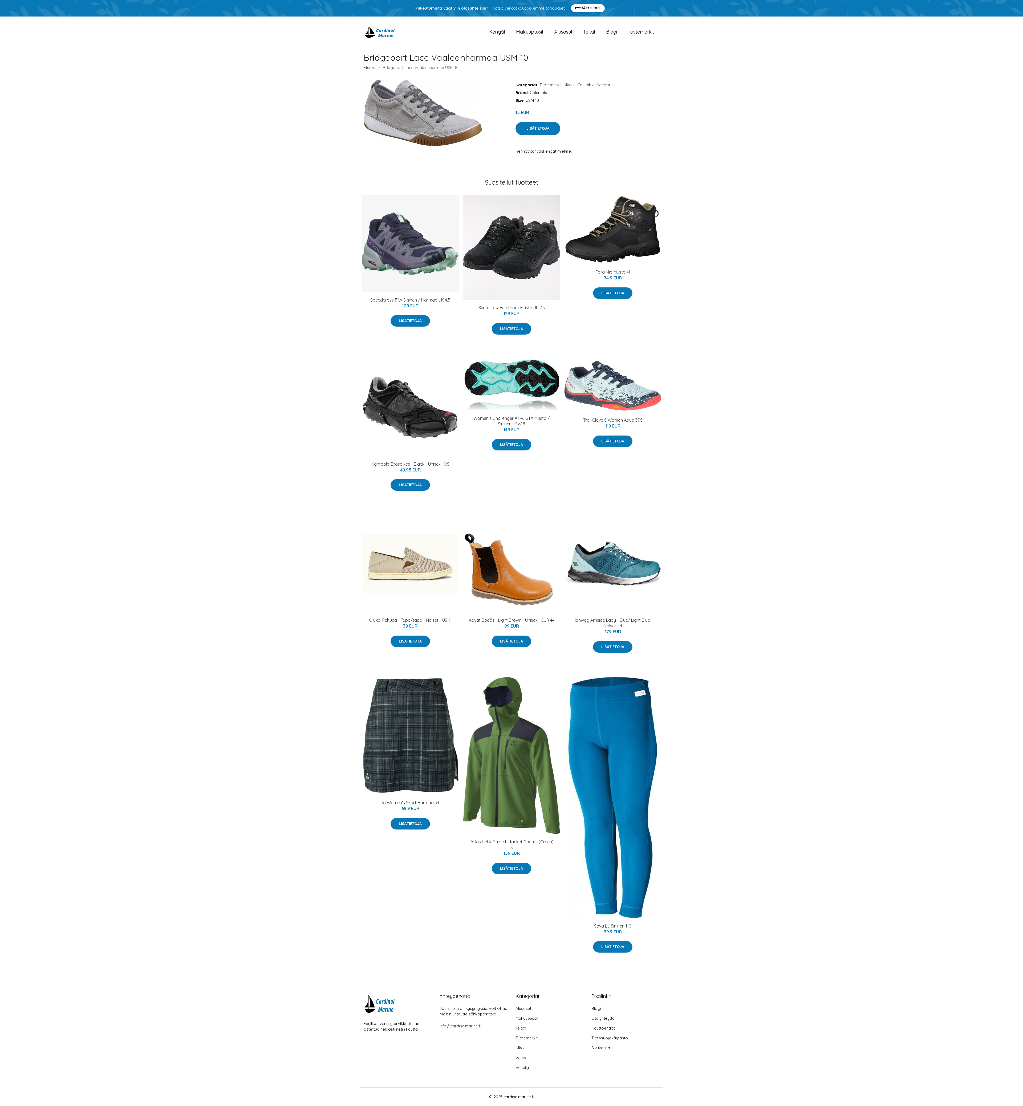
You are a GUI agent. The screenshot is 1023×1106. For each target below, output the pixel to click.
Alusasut (563, 32)
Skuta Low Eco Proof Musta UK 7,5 (511, 307)
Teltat (589, 32)
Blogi (611, 32)
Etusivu (370, 67)
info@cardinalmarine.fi (460, 1025)
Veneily (522, 1067)
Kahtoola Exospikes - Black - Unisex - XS (410, 464)
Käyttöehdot (603, 1028)
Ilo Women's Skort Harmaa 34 (410, 802)
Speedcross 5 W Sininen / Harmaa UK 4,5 (410, 300)
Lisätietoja (537, 128)
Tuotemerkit (641, 32)
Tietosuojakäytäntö (609, 1037)
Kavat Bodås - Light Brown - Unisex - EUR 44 (511, 620)
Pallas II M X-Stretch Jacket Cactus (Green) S (511, 844)
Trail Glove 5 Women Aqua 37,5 (613, 420)
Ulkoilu (569, 84)
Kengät (497, 32)
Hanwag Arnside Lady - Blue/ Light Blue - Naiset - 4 (613, 622)
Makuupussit (529, 32)
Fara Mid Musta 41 (612, 272)
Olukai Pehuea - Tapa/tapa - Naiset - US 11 (410, 620)
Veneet (522, 1057)
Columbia (586, 84)
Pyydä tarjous (587, 8)
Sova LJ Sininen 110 (612, 926)
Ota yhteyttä (603, 1018)
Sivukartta (600, 1047)
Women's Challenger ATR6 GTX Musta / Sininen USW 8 (511, 421)
